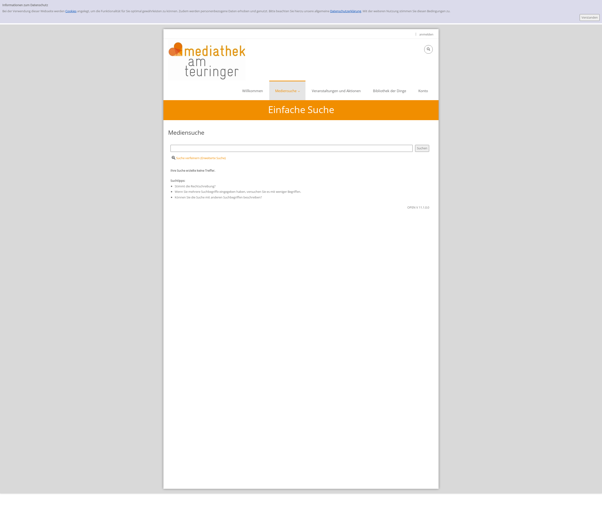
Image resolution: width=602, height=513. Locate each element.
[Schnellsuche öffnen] (428, 49)
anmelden (426, 34)
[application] (287, 90)
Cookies (70, 11)
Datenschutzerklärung (345, 11)
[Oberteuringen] (207, 60)
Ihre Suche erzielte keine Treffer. (192, 170)
